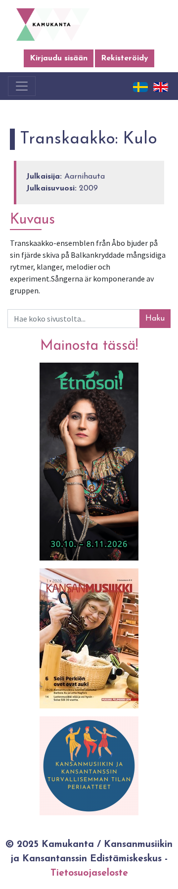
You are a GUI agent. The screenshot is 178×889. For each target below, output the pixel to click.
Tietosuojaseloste (89, 873)
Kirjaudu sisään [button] (59, 58)
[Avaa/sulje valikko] (22, 86)
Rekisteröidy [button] (124, 58)
